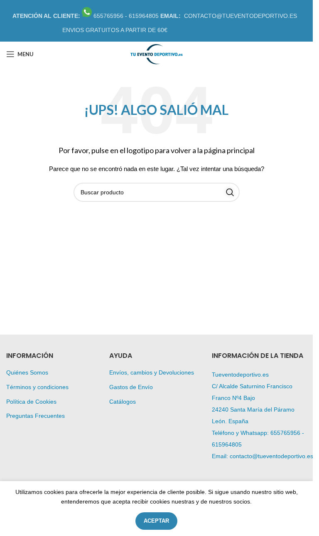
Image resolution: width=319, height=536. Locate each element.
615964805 (227, 444)
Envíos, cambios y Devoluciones (151, 372)
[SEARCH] (230, 192)
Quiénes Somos (27, 372)
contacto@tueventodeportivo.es (271, 456)
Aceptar (156, 521)
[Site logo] (156, 53)
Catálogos (122, 401)
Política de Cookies (31, 401)
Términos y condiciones (37, 387)
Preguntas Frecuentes (35, 415)
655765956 (285, 432)
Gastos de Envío (131, 387)
